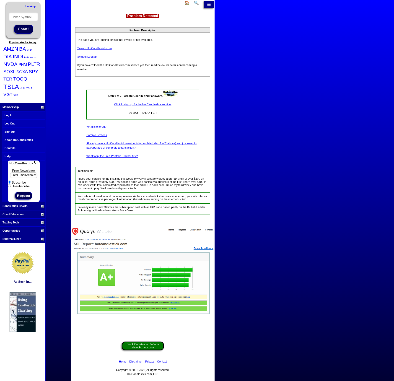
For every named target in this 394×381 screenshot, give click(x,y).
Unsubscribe (21, 186)
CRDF (30, 50)
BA (22, 49)
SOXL (9, 71)
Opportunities (11, 230)
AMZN (10, 49)
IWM (26, 57)
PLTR (34, 64)
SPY (33, 71)
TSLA (11, 86)
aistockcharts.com (143, 346)
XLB (15, 95)
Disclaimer (136, 361)
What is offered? (96, 126)
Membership (11, 107)
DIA (7, 57)
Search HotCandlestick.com (94, 48)
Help (7, 156)
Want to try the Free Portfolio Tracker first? (112, 156)
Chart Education (13, 214)
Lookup (30, 6)
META (33, 57)
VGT (8, 94)
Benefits (10, 148)
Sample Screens (96, 135)
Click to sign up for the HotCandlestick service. (142, 104)
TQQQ (20, 78)
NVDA (10, 64)
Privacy (149, 361)
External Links (12, 239)
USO (22, 88)
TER (7, 79)
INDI (18, 57)
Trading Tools (11, 222)
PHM (22, 64)
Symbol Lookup (87, 56)
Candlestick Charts (15, 206)
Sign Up (10, 131)
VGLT (29, 88)
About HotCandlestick (19, 140)
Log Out (10, 123)
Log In (8, 115)
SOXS (22, 72)
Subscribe (19, 182)
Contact (162, 361)
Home (123, 361)
